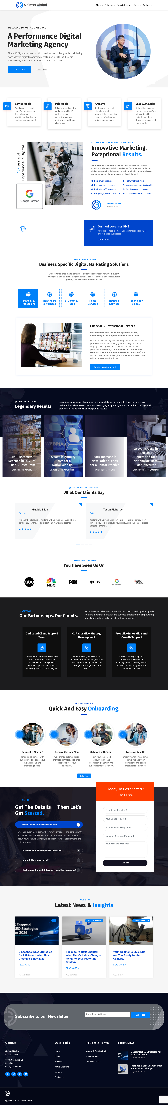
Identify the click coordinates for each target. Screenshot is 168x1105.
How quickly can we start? (36, 860)
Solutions (109, 5)
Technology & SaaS (136, 302)
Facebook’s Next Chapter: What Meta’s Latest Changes (146, 1067)
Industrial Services (114, 302)
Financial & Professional (28, 302)
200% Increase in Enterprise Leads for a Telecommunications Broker (146, 457)
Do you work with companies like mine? (42, 850)
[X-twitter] (19, 1074)
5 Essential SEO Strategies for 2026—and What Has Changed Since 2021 (35, 955)
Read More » (25, 965)
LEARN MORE (35, 240)
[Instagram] (13, 1074)
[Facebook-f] (7, 1074)
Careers (137, 5)
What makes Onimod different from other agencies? (49, 870)
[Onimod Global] (31, 5)
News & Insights (124, 5)
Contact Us (147, 5)
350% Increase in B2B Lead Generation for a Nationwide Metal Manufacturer (63, 457)
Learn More (42, 69)
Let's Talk (19, 69)
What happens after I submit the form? (40, 824)
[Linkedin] (25, 1074)
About (98, 5)
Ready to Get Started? (105, 367)
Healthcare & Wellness (49, 302)
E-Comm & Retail (71, 302)
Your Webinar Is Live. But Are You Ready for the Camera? (129, 955)
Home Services (93, 302)
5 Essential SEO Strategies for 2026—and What (146, 1053)
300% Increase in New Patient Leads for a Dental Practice (21, 461)
